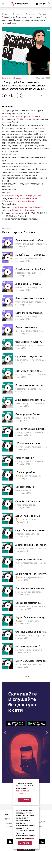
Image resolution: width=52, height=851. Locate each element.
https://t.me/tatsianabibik (23, 210)
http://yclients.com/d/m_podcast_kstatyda (21, 116)
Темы (7, 819)
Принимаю (24, 800)
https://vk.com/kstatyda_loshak (20, 201)
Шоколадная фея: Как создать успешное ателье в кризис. (31, 299)
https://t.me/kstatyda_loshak (25, 198)
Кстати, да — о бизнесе (36, 14)
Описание (7, 106)
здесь (31, 838)
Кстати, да (17, 14)
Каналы (5, 14)
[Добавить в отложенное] (12, 95)
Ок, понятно (25, 843)
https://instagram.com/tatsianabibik (29, 207)
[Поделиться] (19, 95)
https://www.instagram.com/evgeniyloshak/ (21, 195)
